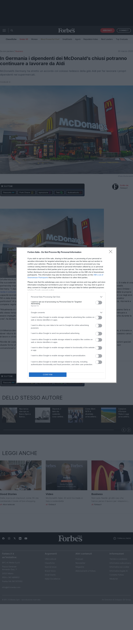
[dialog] (66, 315)
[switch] (98, 302)
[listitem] (66, 297)
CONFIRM (48, 375)
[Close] (111, 252)
